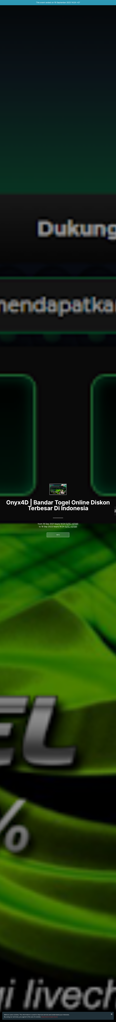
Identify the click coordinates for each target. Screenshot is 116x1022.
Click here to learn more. (49, 1017)
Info (58, 535)
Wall (115, 511)
